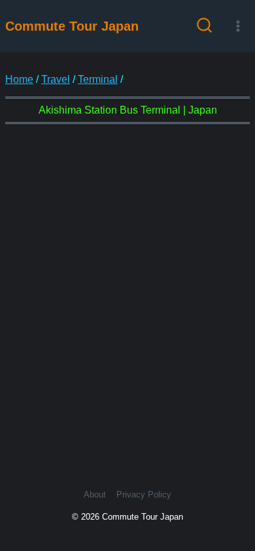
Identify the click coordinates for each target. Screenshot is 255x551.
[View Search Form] (204, 26)
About (95, 494)
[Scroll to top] (234, 491)
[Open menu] (238, 26)
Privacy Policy (143, 494)
